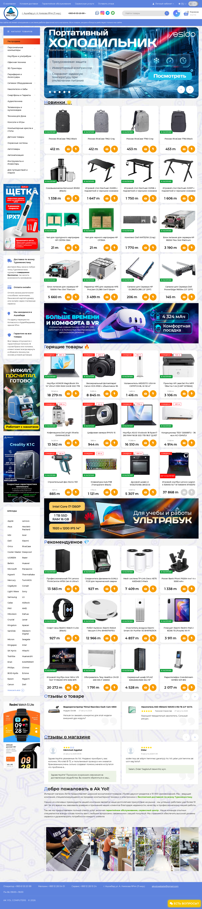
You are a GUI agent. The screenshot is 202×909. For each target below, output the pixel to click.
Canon (11, 684)
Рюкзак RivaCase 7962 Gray (101, 139)
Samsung (12, 597)
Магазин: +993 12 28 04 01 (51, 886)
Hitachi (25, 650)
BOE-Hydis (13, 673)
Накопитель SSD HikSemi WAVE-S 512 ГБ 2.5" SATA (166, 707)
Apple (10, 521)
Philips (11, 667)
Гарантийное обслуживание (56, 3)
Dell (10, 541)
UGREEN (12, 557)
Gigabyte (12, 586)
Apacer (25, 625)
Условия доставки (29, 3)
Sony (24, 591)
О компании (9, 3)
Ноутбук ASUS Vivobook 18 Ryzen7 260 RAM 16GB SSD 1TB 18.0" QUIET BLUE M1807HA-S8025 (140, 435)
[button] (50, 92)
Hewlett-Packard (26, 528)
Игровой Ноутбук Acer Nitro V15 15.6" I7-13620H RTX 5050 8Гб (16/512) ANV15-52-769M (63, 680)
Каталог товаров (21, 31)
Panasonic (27, 569)
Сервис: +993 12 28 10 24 (84, 886)
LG (23, 597)
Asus (10, 526)
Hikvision (12, 614)
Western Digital (26, 632)
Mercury (12, 580)
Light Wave (13, 591)
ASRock (26, 603)
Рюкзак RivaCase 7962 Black (63, 139)
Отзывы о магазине (67, 736)
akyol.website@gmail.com (165, 886)
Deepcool (27, 552)
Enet (10, 662)
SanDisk (12, 631)
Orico (10, 546)
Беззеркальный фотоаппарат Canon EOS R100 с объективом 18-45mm (101, 386)
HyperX (11, 574)
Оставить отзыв (106, 3)
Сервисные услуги (84, 3)
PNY (10, 608)
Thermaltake (28, 574)
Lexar (24, 619)
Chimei (25, 667)
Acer (24, 535)
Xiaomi (25, 541)
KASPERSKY (28, 662)
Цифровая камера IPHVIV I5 (101, 432)
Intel (24, 645)
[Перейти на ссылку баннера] (121, 62)
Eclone (25, 673)
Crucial (11, 619)
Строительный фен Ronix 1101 (63, 482)
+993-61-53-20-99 (76, 13)
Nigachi (26, 679)
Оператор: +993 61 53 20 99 (17, 886)
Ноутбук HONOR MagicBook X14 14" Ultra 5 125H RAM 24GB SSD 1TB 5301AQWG (63, 386)
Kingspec (12, 645)
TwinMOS (27, 580)
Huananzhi (27, 656)
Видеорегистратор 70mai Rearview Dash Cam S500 (90, 707)
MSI (9, 535)
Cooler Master (14, 552)
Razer (25, 557)
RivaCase (26, 546)
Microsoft (12, 569)
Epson (11, 679)
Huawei (26, 563)
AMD (24, 608)
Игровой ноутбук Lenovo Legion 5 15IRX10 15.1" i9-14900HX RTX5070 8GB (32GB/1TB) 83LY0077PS (178, 485)
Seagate (26, 639)
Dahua (25, 614)
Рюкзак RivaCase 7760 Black (179, 139)
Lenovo (25, 521)
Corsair (25, 586)
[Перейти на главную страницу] (10, 10)
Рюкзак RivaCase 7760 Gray (139, 139)
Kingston (12, 625)
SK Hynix (12, 650)
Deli (24, 684)
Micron (11, 639)
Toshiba (11, 656)
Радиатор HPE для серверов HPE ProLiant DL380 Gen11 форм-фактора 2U (101, 289)
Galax (10, 603)
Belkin (11, 563)
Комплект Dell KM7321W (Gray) (140, 237)
